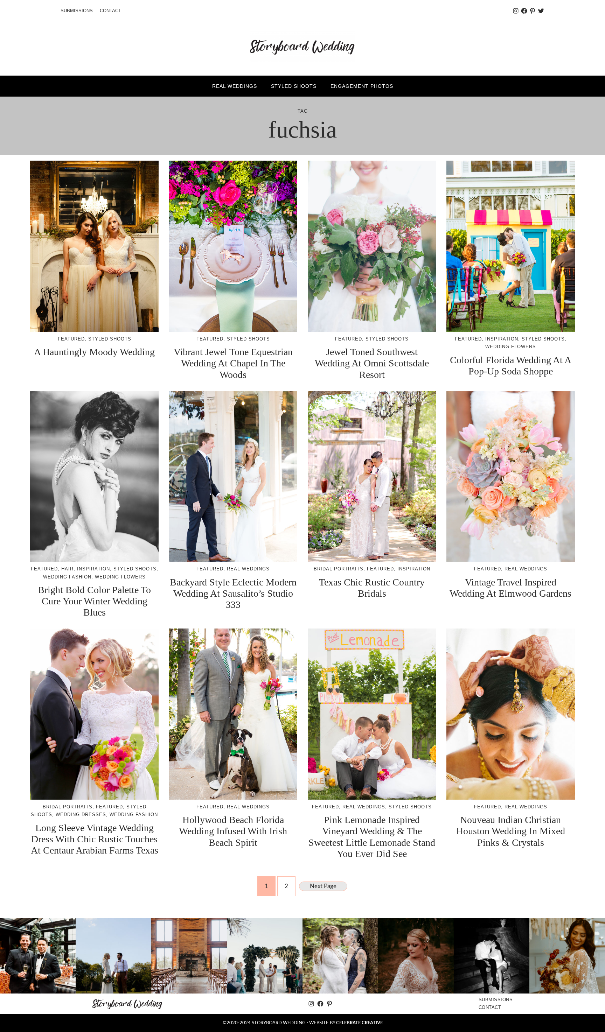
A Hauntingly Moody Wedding (94, 351)
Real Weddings (248, 568)
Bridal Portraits (338, 568)
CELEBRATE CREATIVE (359, 1023)
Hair (67, 568)
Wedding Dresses (81, 814)
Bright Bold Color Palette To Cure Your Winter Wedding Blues (94, 601)
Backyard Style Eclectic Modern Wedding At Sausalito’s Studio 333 (233, 593)
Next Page (323, 886)
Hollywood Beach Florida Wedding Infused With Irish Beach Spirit (233, 831)
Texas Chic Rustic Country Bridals (372, 588)
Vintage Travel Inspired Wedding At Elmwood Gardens (510, 588)
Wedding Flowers (510, 346)
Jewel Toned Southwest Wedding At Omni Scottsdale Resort (372, 363)
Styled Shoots (109, 339)
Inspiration (501, 339)
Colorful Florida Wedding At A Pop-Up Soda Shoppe (510, 365)
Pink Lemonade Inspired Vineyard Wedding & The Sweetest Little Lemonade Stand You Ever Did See (371, 836)
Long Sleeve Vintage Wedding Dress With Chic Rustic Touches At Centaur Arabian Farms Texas (94, 839)
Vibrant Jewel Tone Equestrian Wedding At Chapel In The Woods (233, 363)
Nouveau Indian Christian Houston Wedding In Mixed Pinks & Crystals (510, 831)
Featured (71, 339)
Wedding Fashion (67, 577)
